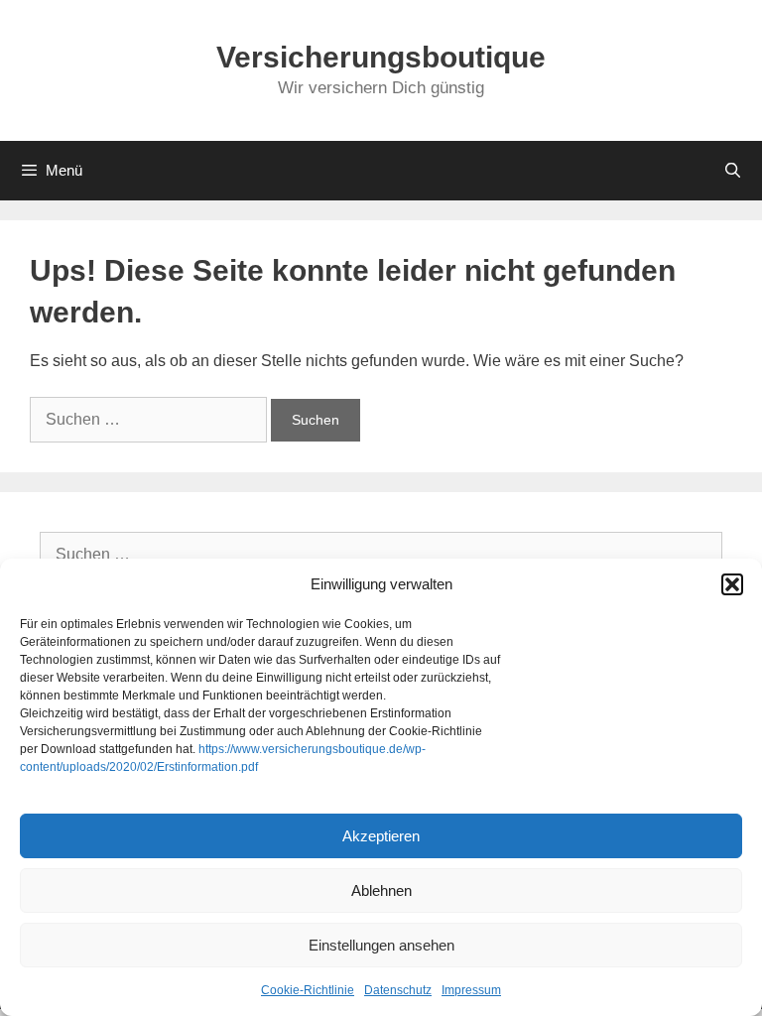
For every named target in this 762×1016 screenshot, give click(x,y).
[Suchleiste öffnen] (732, 170)
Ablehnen (381, 890)
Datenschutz (398, 990)
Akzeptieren (381, 835)
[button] (732, 584)
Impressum (471, 990)
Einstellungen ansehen (381, 945)
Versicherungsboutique (381, 57)
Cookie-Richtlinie (307, 990)
